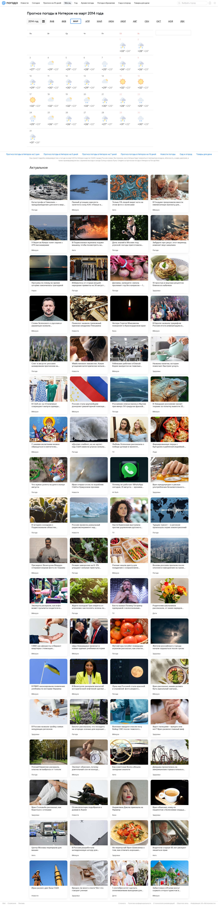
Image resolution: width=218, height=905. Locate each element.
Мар (75, 21)
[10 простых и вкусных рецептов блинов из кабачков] (169, 274)
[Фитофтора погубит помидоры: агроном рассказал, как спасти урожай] (129, 637)
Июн (111, 21)
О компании (12, 903)
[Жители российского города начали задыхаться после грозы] (169, 637)
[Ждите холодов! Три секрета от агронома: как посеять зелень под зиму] (89, 597)
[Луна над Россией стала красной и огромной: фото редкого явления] (129, 678)
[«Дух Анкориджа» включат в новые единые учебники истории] (89, 637)
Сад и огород (186, 154)
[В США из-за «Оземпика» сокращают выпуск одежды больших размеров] (48, 395)
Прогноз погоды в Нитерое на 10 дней (138, 154)
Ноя (170, 21)
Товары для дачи (204, 154)
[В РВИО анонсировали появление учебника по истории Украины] (48, 678)
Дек (182, 21)
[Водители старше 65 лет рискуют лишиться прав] (169, 839)
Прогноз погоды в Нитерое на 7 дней (99, 154)
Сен (147, 21)
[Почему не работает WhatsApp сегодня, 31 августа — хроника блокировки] (129, 476)
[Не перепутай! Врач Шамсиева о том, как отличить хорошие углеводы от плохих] (129, 839)
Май (99, 21)
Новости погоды (167, 154)
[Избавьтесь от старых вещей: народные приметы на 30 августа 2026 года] (89, 274)
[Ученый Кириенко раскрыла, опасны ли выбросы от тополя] (48, 758)
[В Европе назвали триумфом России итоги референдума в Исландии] (169, 315)
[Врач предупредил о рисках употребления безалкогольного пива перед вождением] (169, 476)
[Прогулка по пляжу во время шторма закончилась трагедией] (48, 274)
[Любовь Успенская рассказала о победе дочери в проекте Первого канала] (129, 436)
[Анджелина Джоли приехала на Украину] (129, 799)
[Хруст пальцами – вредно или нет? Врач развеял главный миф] (169, 718)
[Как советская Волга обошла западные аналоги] (129, 758)
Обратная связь (182, 903)
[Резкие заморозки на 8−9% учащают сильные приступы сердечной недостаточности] (89, 557)
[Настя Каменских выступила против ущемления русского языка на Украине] (129, 516)
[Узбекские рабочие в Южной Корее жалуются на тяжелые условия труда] (129, 355)
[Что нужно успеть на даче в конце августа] (48, 476)
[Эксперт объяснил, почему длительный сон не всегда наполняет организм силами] (89, 758)
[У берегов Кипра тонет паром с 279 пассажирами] (48, 234)
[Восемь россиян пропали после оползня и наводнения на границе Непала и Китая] (169, 557)
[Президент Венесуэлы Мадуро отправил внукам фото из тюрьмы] (48, 557)
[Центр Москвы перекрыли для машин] (48, 839)
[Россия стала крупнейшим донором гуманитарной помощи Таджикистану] (89, 395)
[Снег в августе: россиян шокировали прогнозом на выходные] (48, 355)
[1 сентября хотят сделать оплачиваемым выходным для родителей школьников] (129, 879)
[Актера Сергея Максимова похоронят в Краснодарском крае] (129, 315)
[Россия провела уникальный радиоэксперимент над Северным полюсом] (89, 516)
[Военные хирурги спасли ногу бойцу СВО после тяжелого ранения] (129, 718)
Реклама (21, 903)
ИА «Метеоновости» (208, 903)
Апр (87, 21)
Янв (52, 21)
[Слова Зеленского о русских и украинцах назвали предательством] (48, 315)
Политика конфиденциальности (139, 903)
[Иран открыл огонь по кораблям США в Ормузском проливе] (89, 476)
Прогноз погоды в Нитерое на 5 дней (61, 154)
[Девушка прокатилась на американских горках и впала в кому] (169, 758)
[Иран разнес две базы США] (48, 879)
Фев (64, 21)
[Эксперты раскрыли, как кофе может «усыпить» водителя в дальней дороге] (48, 597)
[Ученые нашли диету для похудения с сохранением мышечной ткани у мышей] (129, 557)
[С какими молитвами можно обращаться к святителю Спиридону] (48, 436)
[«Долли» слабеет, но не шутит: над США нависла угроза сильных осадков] (89, 436)
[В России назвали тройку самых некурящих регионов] (48, 718)
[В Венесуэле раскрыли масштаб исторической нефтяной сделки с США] (89, 678)
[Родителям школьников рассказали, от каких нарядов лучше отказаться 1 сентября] (169, 597)
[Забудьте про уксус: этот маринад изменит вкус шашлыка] (169, 234)
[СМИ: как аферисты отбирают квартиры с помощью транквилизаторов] (48, 637)
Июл (123, 21)
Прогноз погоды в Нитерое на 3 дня (22, 154)
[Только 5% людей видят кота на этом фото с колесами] (129, 194)
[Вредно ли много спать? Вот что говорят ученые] (89, 879)
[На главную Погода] (12, 3)
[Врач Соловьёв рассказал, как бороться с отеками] (48, 799)
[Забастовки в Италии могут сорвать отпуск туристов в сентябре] (169, 879)
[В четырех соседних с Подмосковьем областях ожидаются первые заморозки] (48, 516)
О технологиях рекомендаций (164, 903)
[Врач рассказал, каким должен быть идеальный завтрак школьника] (169, 678)
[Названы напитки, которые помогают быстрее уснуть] (169, 355)
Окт (158, 21)
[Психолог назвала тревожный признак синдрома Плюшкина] (89, 315)
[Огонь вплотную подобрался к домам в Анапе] (89, 799)
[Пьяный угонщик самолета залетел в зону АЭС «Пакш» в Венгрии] (89, 194)
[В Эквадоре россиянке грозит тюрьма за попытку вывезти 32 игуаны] (169, 395)
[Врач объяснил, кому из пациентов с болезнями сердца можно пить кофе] (169, 799)
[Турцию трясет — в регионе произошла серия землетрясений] (169, 516)
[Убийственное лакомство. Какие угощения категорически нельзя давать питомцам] (89, 355)
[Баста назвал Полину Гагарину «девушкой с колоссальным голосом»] (129, 597)
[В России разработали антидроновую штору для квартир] (89, 839)
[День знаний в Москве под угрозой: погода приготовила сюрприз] (129, 234)
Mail (4, 903)
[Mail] (4, 3)
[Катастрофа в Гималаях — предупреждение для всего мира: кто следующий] (48, 194)
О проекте (122, 903)
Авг (135, 21)
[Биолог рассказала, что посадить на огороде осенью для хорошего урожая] (89, 718)
